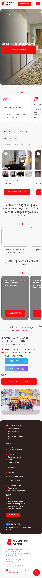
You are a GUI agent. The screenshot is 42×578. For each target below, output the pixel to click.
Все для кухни (13, 439)
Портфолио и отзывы (16, 449)
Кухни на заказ (13, 429)
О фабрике (12, 447)
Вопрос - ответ (13, 462)
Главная (4, 15)
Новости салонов (14, 509)
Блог (9, 498)
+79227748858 (17, 356)
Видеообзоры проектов (16, 504)
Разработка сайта (18, 565)
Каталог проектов (14, 477)
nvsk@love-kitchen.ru (21, 375)
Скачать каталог (19, 50)
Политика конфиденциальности (17, 553)
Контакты (11, 472)
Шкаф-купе (12, 434)
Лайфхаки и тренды (15, 506)
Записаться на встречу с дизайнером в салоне (15, 313)
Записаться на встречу (19, 381)
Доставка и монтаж (15, 457)
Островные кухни (14, 485)
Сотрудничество (14, 470)
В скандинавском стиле (16, 490)
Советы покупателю (15, 501)
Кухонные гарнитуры (16, 483)
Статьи (10, 460)
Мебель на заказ (14, 431)
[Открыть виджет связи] (36, 572)
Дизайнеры (12, 467)
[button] (30, 160)
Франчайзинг (25, 3)
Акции (10, 452)
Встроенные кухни (15, 480)
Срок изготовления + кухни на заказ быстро (18, 528)
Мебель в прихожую (11, 180)
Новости (11, 465)
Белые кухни (12, 488)
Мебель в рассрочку (15, 436)
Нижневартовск (21, 330)
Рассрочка (11, 454)
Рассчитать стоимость (17, 191)
